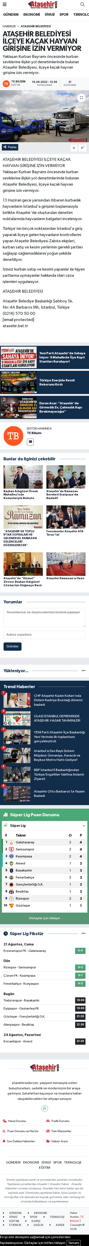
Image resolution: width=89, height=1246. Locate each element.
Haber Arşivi (60, 1141)
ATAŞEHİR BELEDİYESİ (36, 26)
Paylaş (12, 147)
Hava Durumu (17, 1121)
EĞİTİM (44, 1168)
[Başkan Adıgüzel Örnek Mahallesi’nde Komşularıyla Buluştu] (23, 477)
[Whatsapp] (44, 1108)
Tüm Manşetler (61, 1131)
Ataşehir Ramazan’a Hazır (65, 578)
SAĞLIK (38, 1225)
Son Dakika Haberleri (21, 1141)
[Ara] (82, 4)
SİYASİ (49, 15)
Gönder (12, 646)
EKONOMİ (31, 15)
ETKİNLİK (14, 1225)
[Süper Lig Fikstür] (83, 934)
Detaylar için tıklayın (44, 918)
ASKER (59, 1225)
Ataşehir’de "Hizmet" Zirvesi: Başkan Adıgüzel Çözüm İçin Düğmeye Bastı (23, 582)
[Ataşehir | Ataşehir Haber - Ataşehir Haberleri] (42, 4)
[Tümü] (83, 671)
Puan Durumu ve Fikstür (22, 1131)
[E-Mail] (30, 442)
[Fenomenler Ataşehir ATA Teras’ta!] (66, 517)
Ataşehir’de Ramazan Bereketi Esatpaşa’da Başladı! (62, 495)
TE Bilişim (34, 433)
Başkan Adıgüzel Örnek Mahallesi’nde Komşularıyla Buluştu (21, 495)
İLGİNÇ (36, 1221)
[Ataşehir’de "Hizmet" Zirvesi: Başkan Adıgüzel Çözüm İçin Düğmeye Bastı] (23, 564)
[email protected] (18, 320)
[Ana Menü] (5, 4)
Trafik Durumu (60, 1121)
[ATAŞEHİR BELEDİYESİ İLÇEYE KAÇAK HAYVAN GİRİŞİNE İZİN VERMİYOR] (44, 116)
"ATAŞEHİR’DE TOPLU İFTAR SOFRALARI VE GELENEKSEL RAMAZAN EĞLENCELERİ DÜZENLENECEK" (20, 538)
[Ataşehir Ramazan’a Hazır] (66, 564)
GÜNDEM (10, 15)
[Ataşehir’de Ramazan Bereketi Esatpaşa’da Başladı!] (66, 477)
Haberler (9, 26)
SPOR (64, 15)
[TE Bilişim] (13, 436)
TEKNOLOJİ (72, 1162)
